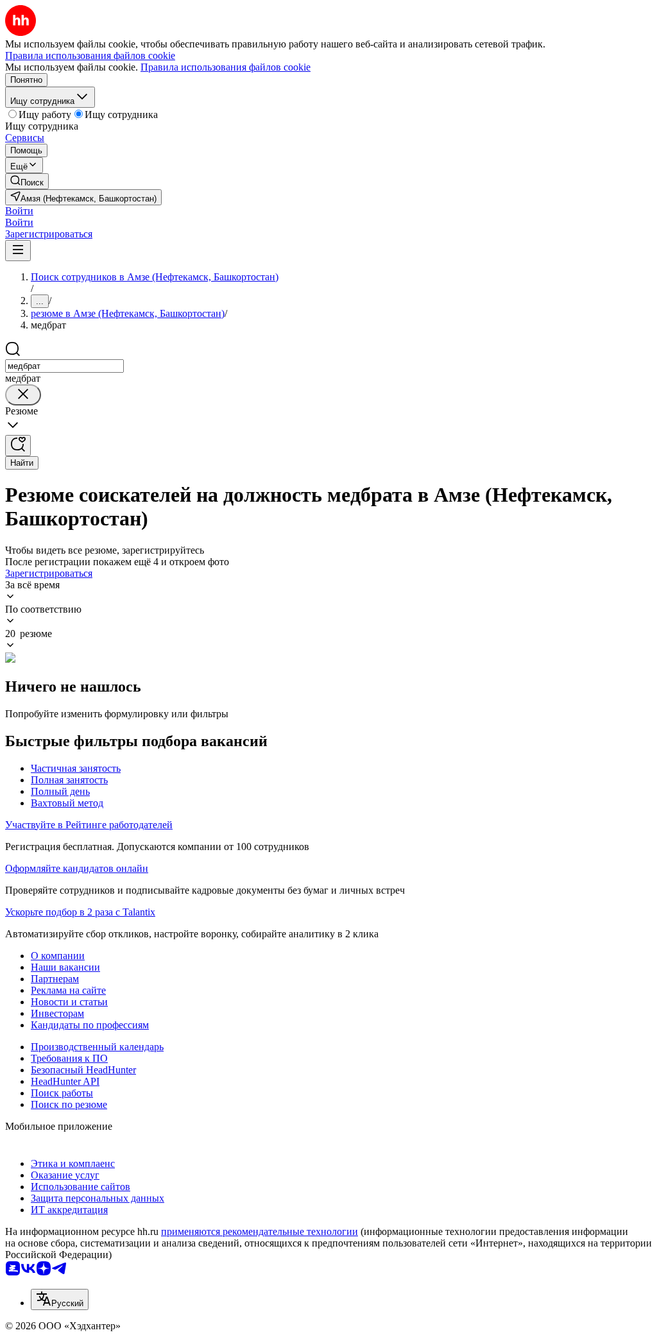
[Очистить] (23, 394)
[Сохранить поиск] (18, 445)
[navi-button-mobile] (18, 250)
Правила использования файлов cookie (226, 67)
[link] (27, 181)
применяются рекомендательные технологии (259, 1231)
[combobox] (64, 366)
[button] (19, 210)
